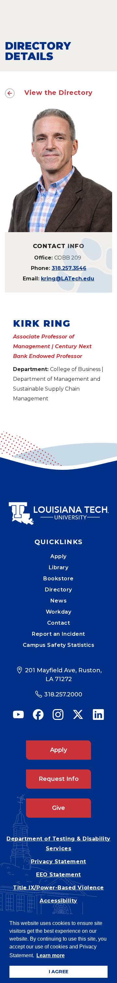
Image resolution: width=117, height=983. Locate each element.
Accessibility (58, 901)
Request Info (59, 778)
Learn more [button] (50, 955)
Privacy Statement (58, 861)
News (58, 601)
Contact (58, 623)
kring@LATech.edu (67, 279)
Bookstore (58, 578)
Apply (58, 556)
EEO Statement (58, 874)
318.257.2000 (63, 694)
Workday (59, 612)
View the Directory (58, 93)
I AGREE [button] (58, 972)
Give (58, 808)
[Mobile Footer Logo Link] (58, 509)
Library (59, 567)
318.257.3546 (69, 268)
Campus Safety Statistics (59, 645)
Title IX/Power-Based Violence (58, 888)
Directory (58, 590)
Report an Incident (58, 634)
